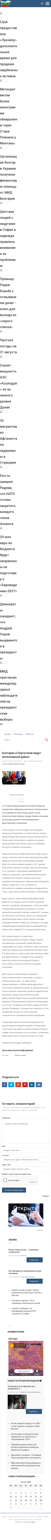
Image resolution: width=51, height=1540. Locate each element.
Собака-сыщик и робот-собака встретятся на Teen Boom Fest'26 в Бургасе (27, 1293)
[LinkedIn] (32, 1084)
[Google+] (18, 1084)
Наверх (45, 1196)
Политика (31, 1516)
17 (11, 1500)
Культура (24, 1516)
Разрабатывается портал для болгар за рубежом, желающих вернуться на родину (25, 1447)
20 (26, 1500)
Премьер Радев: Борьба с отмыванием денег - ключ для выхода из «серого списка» (8, 303)
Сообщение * (6, 1118)
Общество (17, 1516)
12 (21, 1497)
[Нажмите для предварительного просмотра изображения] (25, 777)
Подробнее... (35, 1260)
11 (16, 1497)
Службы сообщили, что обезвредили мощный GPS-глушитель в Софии (24, 1311)
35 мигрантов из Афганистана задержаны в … (21, 1387)
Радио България (20, 1055)
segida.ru (33, 1522)
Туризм (45, 1516)
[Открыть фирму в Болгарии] (25, 1226)
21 (31, 1500)
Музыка (23, 1255)
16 (41, 1497)
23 (41, 1500)
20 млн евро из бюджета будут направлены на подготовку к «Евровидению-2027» (25, 1437)
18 (16, 1500)
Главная (4, 1516)
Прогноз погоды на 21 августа (8, 346)
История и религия (28, 1277)
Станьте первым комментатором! (13, 764)
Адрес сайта (6, 1165)
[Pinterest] (25, 1084)
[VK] (39, 1084)
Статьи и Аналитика (20, 1519)
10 (11, 1497)
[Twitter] (11, 1084)
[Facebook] (4, 1084)
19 (21, 1500)
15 (36, 1497)
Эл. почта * (6, 1155)
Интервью (30, 1519)
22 (36, 1500)
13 (26, 1497)
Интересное (37, 1519)
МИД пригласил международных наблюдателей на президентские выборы (9, 695)
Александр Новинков (34, 1392)
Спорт (10, 1519)
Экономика (38, 1516)
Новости (23, 1392)
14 (31, 1497)
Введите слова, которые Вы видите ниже (16, 1174)
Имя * (4, 1146)
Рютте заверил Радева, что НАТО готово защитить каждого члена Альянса (8, 500)
